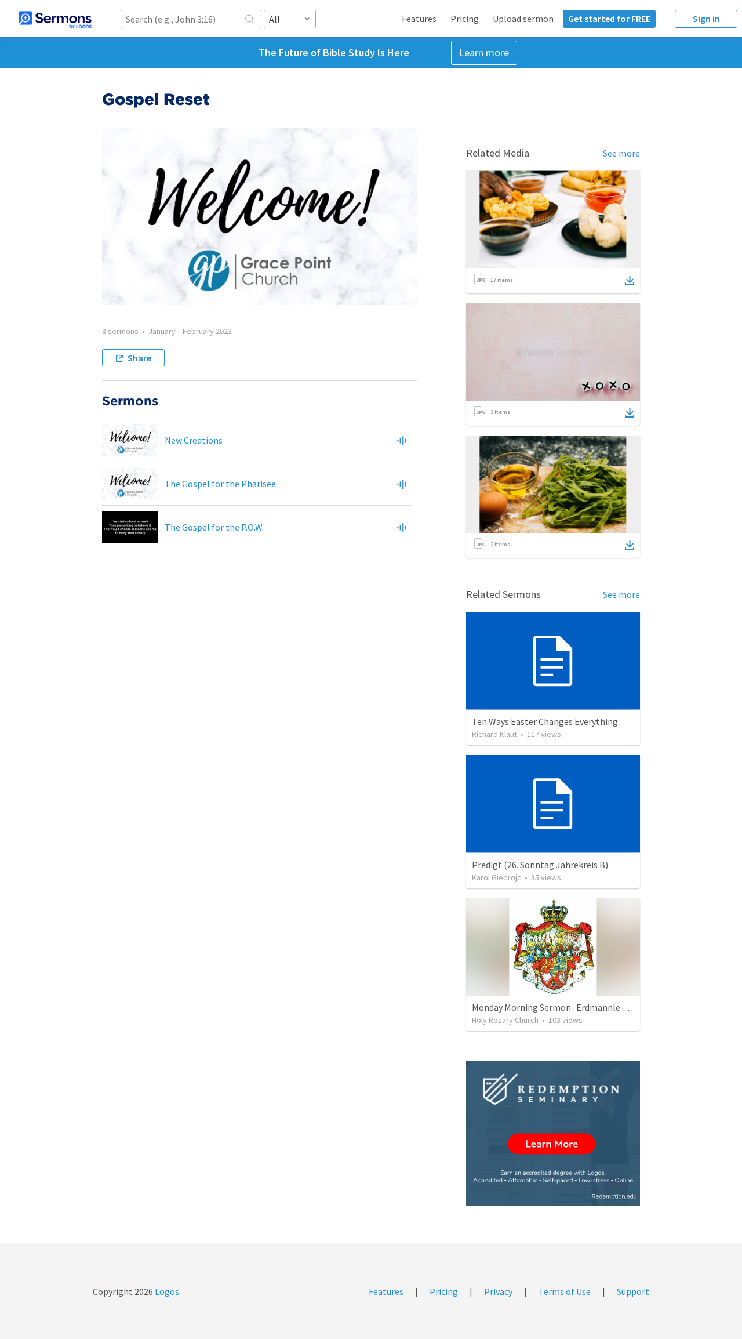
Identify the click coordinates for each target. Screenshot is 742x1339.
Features (419, 18)
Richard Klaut (494, 734)
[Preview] (401, 440)
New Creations (194, 440)
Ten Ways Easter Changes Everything (545, 721)
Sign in (706, 18)
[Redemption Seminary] (553, 1133)
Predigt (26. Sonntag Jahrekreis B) (540, 864)
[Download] (629, 280)
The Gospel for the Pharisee (220, 483)
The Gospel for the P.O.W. (214, 527)
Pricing (464, 18)
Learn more (484, 52)
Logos (166, 1291)
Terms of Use (565, 1291)
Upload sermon (523, 18)
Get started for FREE (609, 18)
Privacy (498, 1291)
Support (633, 1291)
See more (621, 153)
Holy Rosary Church (505, 1020)
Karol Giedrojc (496, 877)
